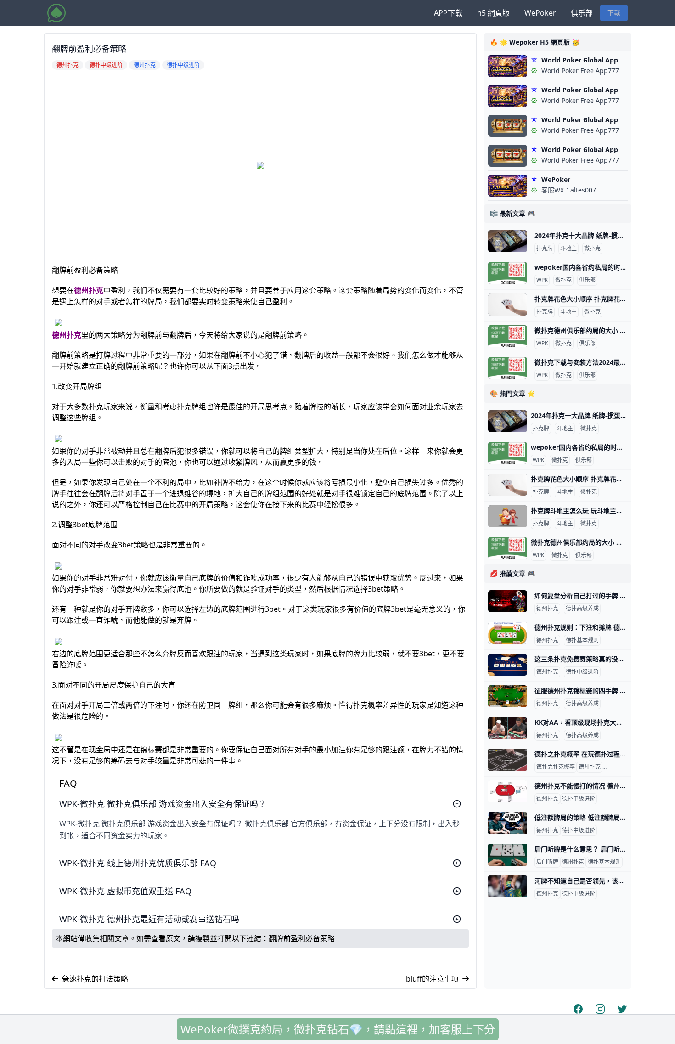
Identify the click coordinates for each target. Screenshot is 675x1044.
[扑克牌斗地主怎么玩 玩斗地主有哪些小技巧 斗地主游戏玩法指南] (507, 516)
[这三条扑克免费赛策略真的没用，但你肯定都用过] (507, 665)
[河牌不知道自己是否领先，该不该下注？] (507, 886)
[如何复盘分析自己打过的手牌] (507, 601)
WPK (542, 280)
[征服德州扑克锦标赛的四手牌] (507, 696)
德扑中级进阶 (582, 672)
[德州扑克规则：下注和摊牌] (507, 633)
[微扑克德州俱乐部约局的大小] (507, 336)
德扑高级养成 (582, 608)
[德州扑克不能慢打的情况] (507, 791)
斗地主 (568, 248)
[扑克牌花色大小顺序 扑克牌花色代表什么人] (507, 304)
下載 (614, 12)
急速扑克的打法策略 (95, 979)
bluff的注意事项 (432, 979)
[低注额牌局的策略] (507, 823)
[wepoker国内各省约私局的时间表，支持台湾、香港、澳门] (507, 273)
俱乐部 (582, 13)
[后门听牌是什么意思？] (507, 855)
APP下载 (448, 13)
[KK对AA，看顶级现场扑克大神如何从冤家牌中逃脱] (507, 728)
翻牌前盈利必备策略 (302, 938)
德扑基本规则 (582, 640)
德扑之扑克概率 (555, 767)
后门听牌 (547, 862)
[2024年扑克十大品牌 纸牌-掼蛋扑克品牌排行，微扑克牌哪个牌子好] (507, 241)
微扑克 (592, 248)
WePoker (540, 13)
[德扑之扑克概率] (507, 760)
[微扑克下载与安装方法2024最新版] (507, 368)
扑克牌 (544, 248)
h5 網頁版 (493, 13)
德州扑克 (88, 290)
